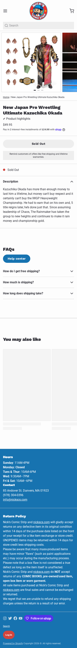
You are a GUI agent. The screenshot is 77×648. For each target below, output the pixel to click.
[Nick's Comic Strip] (38, 11)
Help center (17, 258)
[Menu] (6, 11)
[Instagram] (5, 618)
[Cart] (70, 11)
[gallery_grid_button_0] (35, 90)
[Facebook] (15, 618)
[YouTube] (20, 618)
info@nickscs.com (15, 499)
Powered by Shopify (13, 643)
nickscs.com (41, 522)
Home (6, 97)
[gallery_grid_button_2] (42, 90)
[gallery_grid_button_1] (38, 90)
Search (6, 626)
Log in (8, 635)
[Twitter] (10, 618)
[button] (38, 144)
